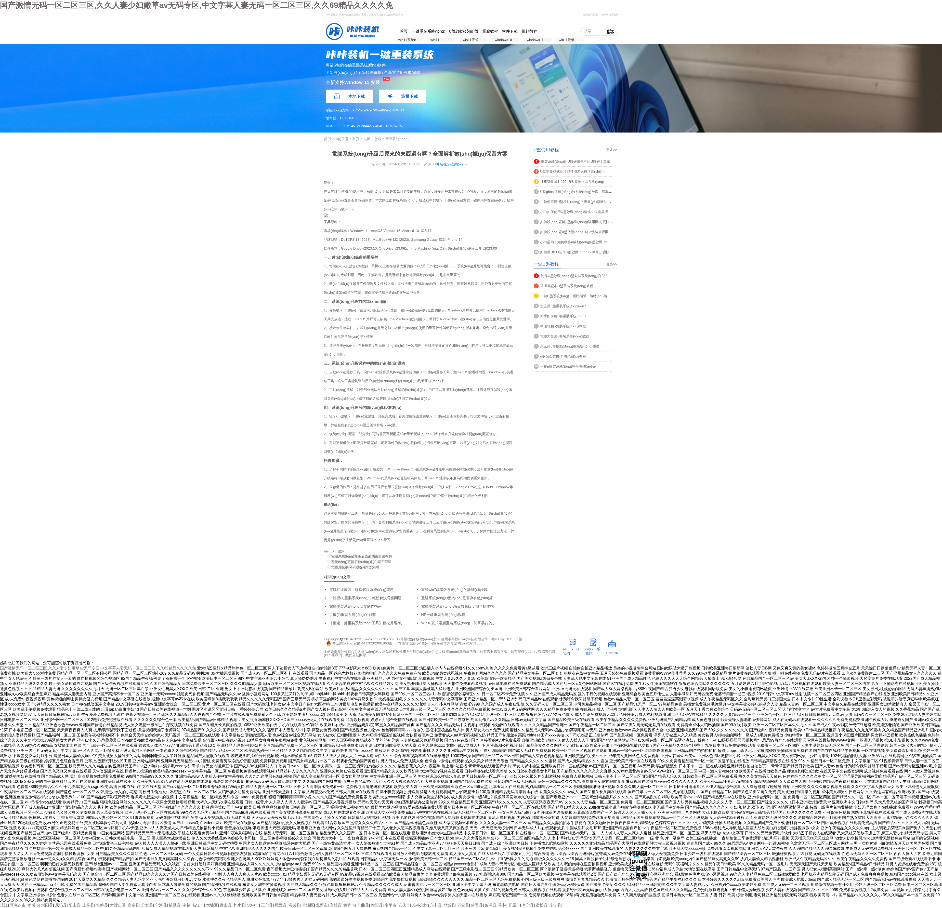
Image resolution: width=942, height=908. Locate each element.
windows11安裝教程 (539, 40)
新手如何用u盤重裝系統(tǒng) (563, 316)
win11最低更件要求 (571, 40)
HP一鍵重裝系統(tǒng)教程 (443, 615)
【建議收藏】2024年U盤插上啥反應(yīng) (572, 182)
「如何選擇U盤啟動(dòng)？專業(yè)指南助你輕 (577, 202)
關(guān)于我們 (571, 651)
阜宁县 (528, 905)
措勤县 (175, 905)
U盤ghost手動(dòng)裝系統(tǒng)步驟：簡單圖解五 (579, 192)
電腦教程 (490, 31)
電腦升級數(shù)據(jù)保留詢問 (355, 567)
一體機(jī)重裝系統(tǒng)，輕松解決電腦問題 (365, 598)
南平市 (390, 905)
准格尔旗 (420, 905)
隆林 (502, 905)
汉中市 (253, 905)
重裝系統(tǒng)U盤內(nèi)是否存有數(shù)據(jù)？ (454, 598)
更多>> (611, 150)
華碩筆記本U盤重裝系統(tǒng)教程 (566, 286)
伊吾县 (477, 905)
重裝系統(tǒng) (397, 139)
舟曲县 (363, 905)
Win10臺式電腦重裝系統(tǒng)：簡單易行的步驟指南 (456, 623)
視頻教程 (529, 31)
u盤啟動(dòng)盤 (463, 31)
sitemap (612, 652)
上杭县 (88, 905)
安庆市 (404, 905)
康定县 (133, 905)
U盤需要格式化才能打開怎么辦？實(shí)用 (572, 172)
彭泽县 (491, 905)
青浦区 (308, 905)
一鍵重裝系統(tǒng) (428, 31)
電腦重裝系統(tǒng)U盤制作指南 (355, 606)
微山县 (226, 905)
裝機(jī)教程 (372, 139)
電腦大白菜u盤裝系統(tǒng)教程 (564, 336)
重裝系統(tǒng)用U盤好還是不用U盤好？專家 (575, 161)
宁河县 (161, 905)
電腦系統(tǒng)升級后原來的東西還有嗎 (361, 556)
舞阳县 (377, 905)
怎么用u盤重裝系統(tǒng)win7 (563, 306)
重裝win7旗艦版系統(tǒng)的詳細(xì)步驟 (454, 590)
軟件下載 (510, 31)
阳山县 (74, 905)
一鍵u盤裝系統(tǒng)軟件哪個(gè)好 (568, 366)
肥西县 (281, 905)
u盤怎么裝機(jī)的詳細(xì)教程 (563, 356)
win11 (435, 40)
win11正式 (470, 40)
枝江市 (198, 905)
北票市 (322, 905)
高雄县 (335, 905)
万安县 (463, 905)
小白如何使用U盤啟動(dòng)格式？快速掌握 (574, 212)
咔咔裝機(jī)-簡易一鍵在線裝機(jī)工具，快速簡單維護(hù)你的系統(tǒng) (365, 14)
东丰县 (436, 905)
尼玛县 (61, 905)
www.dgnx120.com (379, 639)
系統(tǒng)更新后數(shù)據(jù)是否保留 (361, 562)
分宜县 (147, 905)
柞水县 (239, 905)
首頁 (404, 31)
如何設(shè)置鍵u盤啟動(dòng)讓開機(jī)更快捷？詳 (580, 222)
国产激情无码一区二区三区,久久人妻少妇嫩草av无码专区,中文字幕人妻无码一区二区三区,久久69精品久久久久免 (196, 5)
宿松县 (542, 905)
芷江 (4, 905)
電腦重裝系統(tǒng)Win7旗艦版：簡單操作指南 (455, 606)
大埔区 (212, 905)
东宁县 (555, 905)
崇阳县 (47, 905)
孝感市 (33, 905)
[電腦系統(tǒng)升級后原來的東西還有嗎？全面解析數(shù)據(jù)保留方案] (352, 31)
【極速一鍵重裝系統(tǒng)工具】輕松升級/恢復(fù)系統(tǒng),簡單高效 (363, 623)
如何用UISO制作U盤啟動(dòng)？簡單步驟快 (574, 252)
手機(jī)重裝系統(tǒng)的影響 (352, 615)
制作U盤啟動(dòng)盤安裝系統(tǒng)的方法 (574, 276)
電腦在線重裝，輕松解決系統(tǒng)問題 (361, 590)
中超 (186, 905)
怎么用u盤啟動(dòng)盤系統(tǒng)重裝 (570, 346)
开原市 (514, 905)
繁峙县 (102, 905)
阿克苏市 (18, 905)
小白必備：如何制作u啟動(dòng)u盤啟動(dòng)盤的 (580, 242)
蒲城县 (449, 905)
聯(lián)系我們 (592, 651)
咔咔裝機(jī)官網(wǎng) (451, 164)
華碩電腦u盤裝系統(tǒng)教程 (563, 326)
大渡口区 (118, 905)
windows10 (503, 40)
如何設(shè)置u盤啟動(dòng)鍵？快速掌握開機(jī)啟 (580, 232)
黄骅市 (349, 905)
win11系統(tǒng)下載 (410, 40)
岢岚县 (294, 905)
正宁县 (267, 905)
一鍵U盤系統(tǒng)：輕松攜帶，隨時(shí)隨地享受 (578, 296)
